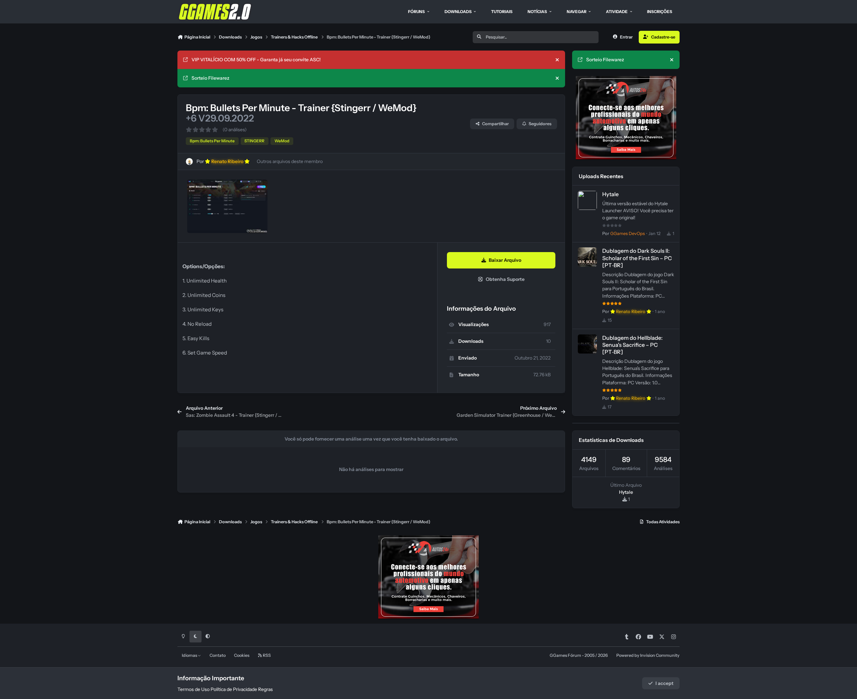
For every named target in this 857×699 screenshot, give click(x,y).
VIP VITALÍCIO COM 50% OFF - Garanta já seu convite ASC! (256, 60)
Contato (218, 655)
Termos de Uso (193, 689)
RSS (266, 655)
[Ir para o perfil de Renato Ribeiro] (189, 161)
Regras (265, 689)
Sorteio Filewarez (210, 78)
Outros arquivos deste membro (290, 161)
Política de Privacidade (234, 689)
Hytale (610, 194)
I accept (664, 683)
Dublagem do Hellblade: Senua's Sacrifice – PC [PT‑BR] (632, 344)
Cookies (241, 655)
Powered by (648, 655)
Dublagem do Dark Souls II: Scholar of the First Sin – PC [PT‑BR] (637, 257)
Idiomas (190, 655)
